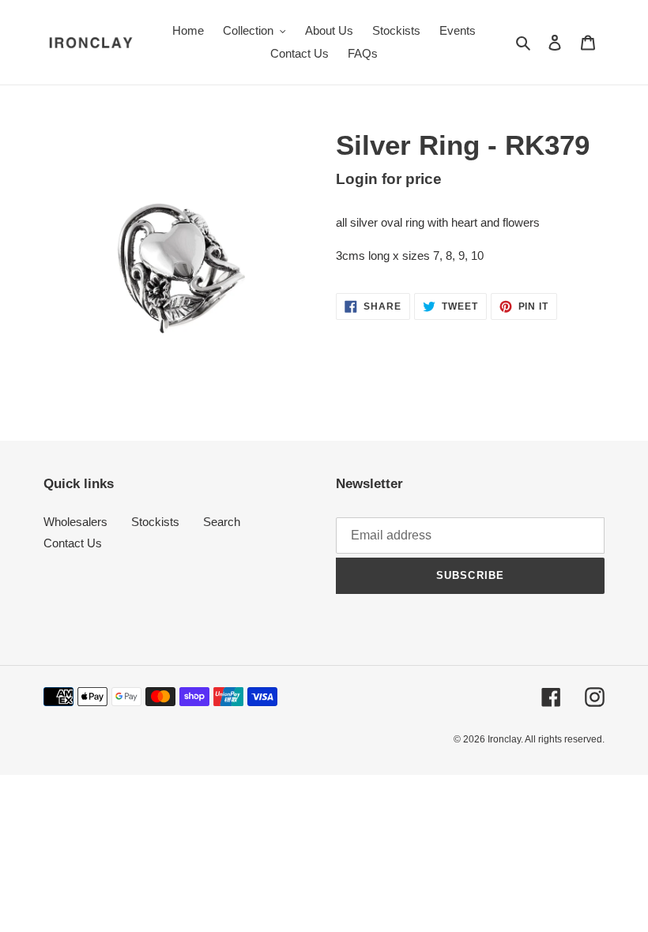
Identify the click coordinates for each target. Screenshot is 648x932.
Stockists (155, 521)
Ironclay (504, 739)
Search (221, 521)
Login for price (389, 179)
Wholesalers (75, 521)
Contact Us (72, 543)
